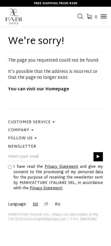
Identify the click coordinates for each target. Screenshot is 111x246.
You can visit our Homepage (38, 89)
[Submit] (98, 157)
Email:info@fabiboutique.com (45, 219)
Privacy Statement (61, 166)
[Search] (80, 18)
